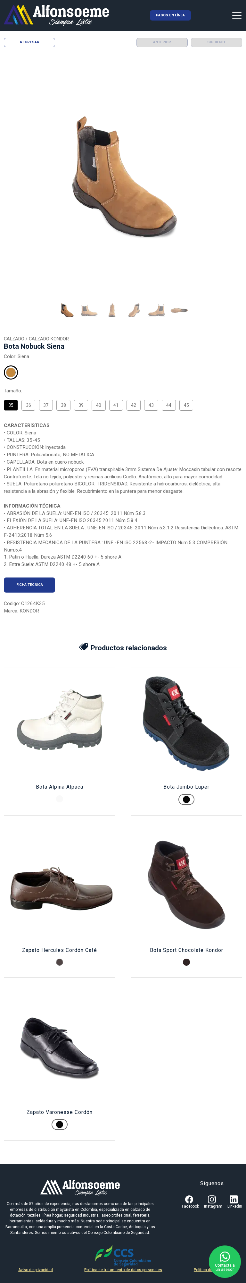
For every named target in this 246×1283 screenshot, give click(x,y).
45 (186, 405)
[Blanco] (59, 799)
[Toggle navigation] (237, 15)
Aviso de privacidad (35, 1270)
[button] (67, 310)
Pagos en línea (170, 15)
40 (98, 405)
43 (151, 405)
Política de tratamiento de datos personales (123, 1270)
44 (168, 405)
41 (116, 405)
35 (10, 405)
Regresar (29, 42)
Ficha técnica (29, 585)
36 (28, 405)
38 (63, 405)
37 (45, 405)
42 (133, 405)
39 (81, 405)
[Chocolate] (186, 962)
